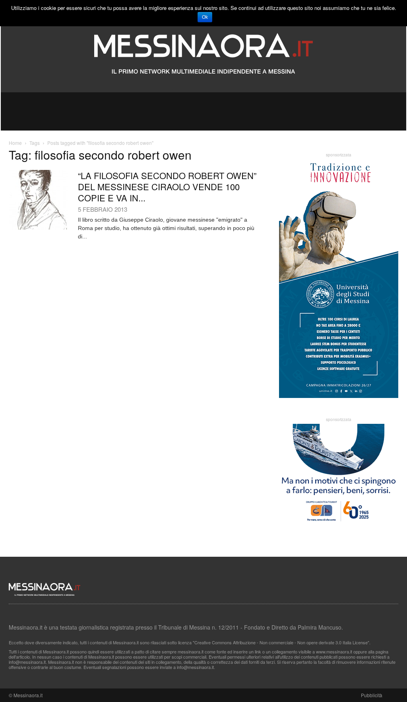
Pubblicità (371, 695)
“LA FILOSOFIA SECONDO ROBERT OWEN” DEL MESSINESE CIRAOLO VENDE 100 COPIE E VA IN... (167, 186)
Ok (205, 17)
